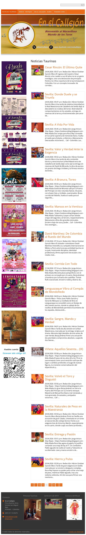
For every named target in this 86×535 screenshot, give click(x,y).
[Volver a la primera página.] (32, 484)
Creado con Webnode (76, 532)
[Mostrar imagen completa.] (32, 509)
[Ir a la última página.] (60, 484)
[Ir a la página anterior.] (35, 484)
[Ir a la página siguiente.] (57, 484)
